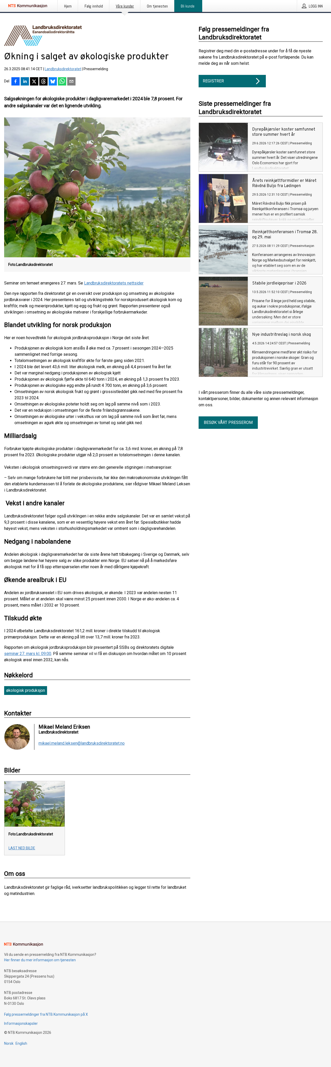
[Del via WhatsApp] (62, 82)
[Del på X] (34, 82)
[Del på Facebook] (15, 82)
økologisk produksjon (25, 690)
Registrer (213, 81)
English (21, 1043)
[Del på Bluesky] (53, 82)
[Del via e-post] (71, 82)
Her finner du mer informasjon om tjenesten (40, 960)
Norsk (8, 1043)
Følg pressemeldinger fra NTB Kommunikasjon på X (46, 1014)
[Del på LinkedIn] (25, 82)
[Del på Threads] (43, 82)
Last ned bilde (22, 848)
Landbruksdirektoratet (63, 69)
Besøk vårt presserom (228, 422)
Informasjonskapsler (21, 1023)
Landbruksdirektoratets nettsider (114, 283)
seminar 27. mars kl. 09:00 (27, 653)
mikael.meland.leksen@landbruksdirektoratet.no (82, 743)
